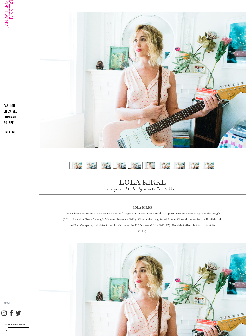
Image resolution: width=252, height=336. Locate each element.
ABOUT (7, 302)
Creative (10, 132)
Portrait (10, 117)
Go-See (9, 123)
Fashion (9, 106)
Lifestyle (10, 111)
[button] (225, 71)
